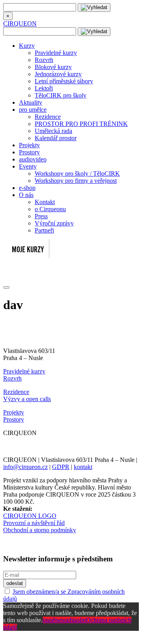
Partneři (44, 230)
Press (41, 216)
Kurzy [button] (27, 45)
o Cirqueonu (50, 209)
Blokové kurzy (53, 67)
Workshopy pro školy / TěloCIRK (77, 173)
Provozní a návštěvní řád (34, 523)
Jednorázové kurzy (58, 74)
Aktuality (30, 102)
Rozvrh (44, 59)
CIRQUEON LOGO (29, 515)
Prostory (29, 152)
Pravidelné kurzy (56, 52)
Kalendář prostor (56, 138)
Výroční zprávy (54, 223)
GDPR (60, 466)
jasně (49, 620)
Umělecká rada (53, 131)
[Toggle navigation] (6, 287)
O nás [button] (26, 194)
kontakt (83, 466)
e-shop (27, 187)
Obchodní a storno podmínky (39, 530)
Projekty (29, 145)
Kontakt (45, 202)
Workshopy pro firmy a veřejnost (76, 180)
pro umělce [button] (33, 109)
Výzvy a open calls (27, 399)
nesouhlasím (70, 620)
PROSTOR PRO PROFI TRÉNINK (81, 123)
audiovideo (33, 159)
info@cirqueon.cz (25, 466)
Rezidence (48, 116)
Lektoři (44, 88)
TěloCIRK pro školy (60, 95)
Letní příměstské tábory (64, 81)
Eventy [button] (28, 166)
